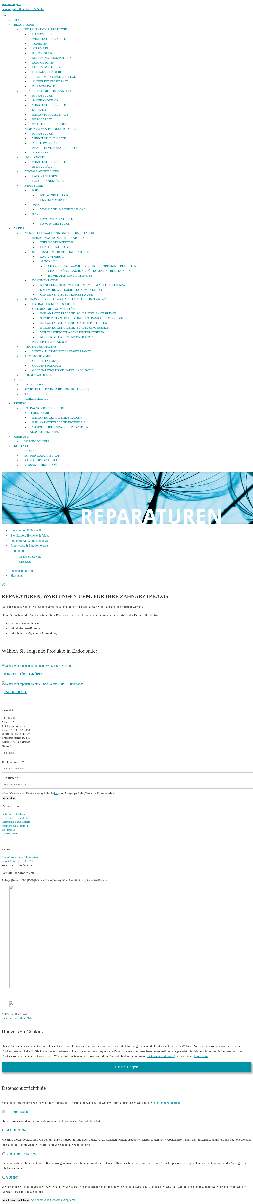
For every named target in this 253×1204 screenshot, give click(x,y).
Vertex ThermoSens (40, 346)
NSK (35, 190)
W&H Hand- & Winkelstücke (62, 209)
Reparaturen (24, 24)
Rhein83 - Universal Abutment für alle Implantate (65, 299)
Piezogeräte (42, 119)
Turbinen (39, 43)
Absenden (9, 798)
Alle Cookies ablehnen (16, 1200)
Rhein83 (20, 403)
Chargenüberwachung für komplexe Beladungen (89, 270)
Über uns (21, 436)
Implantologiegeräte (50, 114)
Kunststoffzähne (38, 356)
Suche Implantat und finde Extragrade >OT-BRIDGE (82, 318)
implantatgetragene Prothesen (58, 422)
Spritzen (39, 109)
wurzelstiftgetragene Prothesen (60, 427)
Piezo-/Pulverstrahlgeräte (54, 147)
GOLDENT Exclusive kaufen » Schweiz (62, 370)
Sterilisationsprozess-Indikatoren (60, 252)
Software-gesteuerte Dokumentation (71, 289)
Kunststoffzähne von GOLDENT (17, 861)
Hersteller (33, 185)
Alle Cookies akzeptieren (60, 1200)
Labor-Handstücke (48, 180)
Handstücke (42, 34)
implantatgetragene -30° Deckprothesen (73, 323)
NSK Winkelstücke (55, 195)
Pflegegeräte (43, 86)
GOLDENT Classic (45, 360)
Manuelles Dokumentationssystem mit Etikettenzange (85, 285)
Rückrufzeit (10, 778)
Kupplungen (42, 53)
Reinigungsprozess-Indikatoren (58, 237)
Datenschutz (19, 1018)
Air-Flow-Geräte (45, 143)
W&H (36, 204)
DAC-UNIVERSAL (52, 256)
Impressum (7, 1018)
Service (20, 379)
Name (6, 746)
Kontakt (21, 446)
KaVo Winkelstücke (56, 218)
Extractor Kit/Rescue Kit (45, 408)
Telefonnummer (13, 762)
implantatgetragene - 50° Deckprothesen (74, 327)
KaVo (36, 214)
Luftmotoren (43, 62)
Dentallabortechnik (41, 171)
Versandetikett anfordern (47, 465)
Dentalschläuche (47, 72)
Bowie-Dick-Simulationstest (71, 275)
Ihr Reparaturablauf (41, 455)
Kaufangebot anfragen (44, 460)
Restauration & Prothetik (45, 29)
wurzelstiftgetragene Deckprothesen (72, 332)
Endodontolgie (8, 829)
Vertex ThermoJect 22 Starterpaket (61, 351)
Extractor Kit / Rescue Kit (54, 304)
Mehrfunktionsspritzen (52, 57)
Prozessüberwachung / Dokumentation (20, 857)
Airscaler (40, 48)
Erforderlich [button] (19, 1111)
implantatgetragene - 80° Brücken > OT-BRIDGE (78, 313)
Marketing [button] (16, 1130)
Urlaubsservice (37, 384)
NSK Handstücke (53, 199)
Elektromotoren (46, 67)
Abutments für (36, 412)
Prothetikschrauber (49, 124)
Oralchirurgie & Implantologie (50, 91)
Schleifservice (36, 398)
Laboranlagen (44, 176)
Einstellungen (126, 1067)
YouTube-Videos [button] (21, 1153)
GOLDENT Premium (46, 365)
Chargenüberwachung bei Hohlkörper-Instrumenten (92, 266)
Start (18, 20)
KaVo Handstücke (55, 223)
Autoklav (48, 261)
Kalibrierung (35, 394)
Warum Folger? (11, 4)
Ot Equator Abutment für (53, 308)
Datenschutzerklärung (161, 1056)
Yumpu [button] (12, 1177)
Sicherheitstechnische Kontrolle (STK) (56, 389)
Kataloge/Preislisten (41, 431)
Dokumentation (45, 280)
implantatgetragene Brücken (57, 417)
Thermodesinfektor (56, 242)
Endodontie (34, 157)
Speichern (37, 1200)
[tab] (126, 1111)
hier (56, 793)
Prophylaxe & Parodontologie (50, 128)
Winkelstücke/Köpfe (49, 38)
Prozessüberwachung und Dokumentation (59, 233)
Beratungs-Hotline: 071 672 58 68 (23, 9)
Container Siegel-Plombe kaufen (67, 294)
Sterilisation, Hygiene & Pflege (50, 76)
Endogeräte (42, 166)
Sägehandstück (45, 100)
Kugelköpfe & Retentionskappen (67, 337)
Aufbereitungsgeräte (50, 81)
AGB (29, 1018)
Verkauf (21, 228)
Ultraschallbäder (56, 247)
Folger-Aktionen (38, 375)
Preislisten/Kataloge (49, 341)
